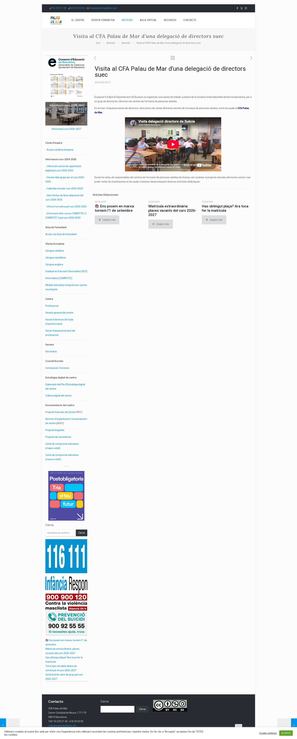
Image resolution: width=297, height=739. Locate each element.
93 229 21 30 (59, 8)
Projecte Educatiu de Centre (60, 412)
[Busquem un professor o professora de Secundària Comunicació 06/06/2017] (10, 725)
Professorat (51, 305)
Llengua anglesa (54, 264)
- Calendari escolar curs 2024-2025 (64, 188)
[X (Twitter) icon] (241, 8)
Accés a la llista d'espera (60, 149)
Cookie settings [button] (268, 733)
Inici (98, 43)
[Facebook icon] (237, 8)
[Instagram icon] (246, 8)
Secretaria (51, 351)
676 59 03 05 (78, 8)
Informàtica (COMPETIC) (58, 278)
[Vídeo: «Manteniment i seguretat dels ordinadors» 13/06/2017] (287, 725)
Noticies (111, 43)
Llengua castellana (55, 257)
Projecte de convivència (58, 437)
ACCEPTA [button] (286, 733)
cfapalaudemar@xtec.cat (103, 8)
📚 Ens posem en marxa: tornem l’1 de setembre (115, 208)
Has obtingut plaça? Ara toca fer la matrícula (225, 208)
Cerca (49, 525)
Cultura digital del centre (58, 395)
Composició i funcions (57, 368)
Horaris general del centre (59, 312)
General (126, 43)
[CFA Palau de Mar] (56, 20)
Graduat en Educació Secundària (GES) (66, 271)
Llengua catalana (54, 250)
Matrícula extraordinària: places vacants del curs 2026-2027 (172, 210)
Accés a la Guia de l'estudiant (61, 234)
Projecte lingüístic (54, 430)
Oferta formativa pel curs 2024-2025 (67, 206)
